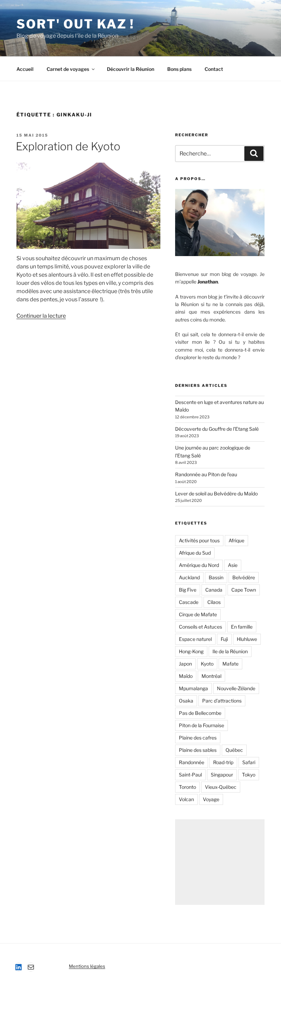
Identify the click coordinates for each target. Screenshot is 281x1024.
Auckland (189, 577)
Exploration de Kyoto (68, 146)
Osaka (186, 701)
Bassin (216, 577)
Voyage (211, 799)
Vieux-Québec (220, 787)
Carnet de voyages (68, 69)
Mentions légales (87, 966)
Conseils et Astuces (200, 627)
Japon (185, 664)
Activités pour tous (199, 540)
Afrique (236, 540)
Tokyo (248, 775)
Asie (232, 565)
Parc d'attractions (222, 701)
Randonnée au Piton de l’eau (206, 474)
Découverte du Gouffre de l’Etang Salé (217, 429)
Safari (248, 762)
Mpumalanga (193, 688)
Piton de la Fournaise (201, 725)
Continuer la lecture (41, 316)
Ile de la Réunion (230, 651)
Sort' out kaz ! (75, 23)
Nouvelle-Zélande (236, 688)
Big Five (187, 590)
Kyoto (207, 664)
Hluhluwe (247, 639)
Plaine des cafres (198, 738)
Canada (213, 590)
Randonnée (191, 762)
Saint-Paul (190, 775)
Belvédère (243, 577)
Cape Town (243, 590)
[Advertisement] (220, 862)
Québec (234, 750)
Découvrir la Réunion (130, 69)
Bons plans (179, 69)
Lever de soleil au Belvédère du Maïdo (216, 493)
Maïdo (186, 676)
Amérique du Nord (199, 565)
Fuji (224, 639)
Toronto (187, 787)
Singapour (222, 775)
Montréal (211, 676)
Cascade (188, 602)
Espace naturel (195, 639)
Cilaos (214, 602)
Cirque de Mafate (198, 614)
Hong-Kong (191, 651)
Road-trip (223, 762)
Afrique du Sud (195, 553)
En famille (242, 627)
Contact (214, 69)
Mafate (230, 664)
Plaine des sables (198, 750)
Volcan (186, 799)
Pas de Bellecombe (200, 713)
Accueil (25, 69)
